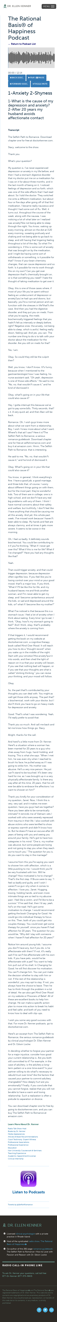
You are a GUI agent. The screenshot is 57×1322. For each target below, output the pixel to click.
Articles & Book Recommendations (23, 1137)
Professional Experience (18, 1145)
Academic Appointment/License (22, 1156)
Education (12, 1148)
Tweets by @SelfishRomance (20, 1204)
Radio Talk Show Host (17, 1128)
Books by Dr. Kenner (16, 1131)
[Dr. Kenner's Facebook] (39, 1310)
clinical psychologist (25, 1233)
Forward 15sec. (19, 84)
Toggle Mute (41, 84)
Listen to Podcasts (28, 1192)
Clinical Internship (15, 1159)
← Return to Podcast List (22, 44)
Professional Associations (18, 1142)
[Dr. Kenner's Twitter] (45, 1310)
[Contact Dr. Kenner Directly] (51, 1310)
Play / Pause (37, 78)
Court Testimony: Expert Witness (22, 1139)
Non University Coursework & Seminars (24, 1150)
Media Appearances (16, 1134)
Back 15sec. (17, 78)
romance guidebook (43, 1249)
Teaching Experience (17, 1153)
